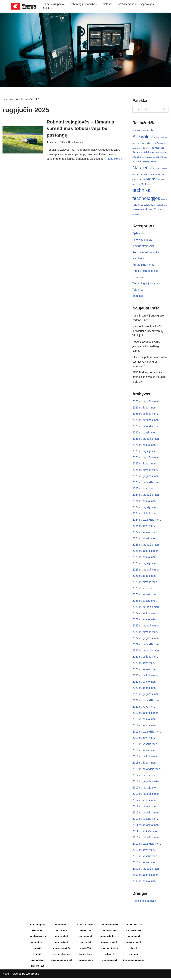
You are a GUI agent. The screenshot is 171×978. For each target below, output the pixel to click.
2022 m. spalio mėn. (144, 619)
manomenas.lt (85, 936)
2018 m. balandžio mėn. (146, 769)
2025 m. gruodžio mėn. (145, 438)
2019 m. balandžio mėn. (146, 731)
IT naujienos (158, 148)
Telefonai (106, 4)
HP (165, 143)
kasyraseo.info (85, 960)
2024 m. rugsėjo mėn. (145, 507)
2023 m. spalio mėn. (144, 557)
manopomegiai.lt (37, 924)
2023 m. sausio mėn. (144, 600)
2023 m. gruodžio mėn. (145, 544)
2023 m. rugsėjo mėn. (145, 563)
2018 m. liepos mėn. (144, 762)
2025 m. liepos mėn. (144, 463)
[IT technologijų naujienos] (24, 6)
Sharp (142, 183)
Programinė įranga (143, 264)
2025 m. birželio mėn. (145, 469)
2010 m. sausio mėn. (144, 862)
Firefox (153, 143)
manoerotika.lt (61, 936)
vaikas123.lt (85, 930)
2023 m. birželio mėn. (145, 582)
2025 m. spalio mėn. (144, 445)
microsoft (137, 161)
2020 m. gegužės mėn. (145, 694)
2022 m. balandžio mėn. (146, 644)
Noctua (157, 168)
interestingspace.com (133, 960)
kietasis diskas (161, 152)
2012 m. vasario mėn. (145, 818)
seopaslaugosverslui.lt (61, 960)
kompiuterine (147, 157)
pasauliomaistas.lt (133, 924)
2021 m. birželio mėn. (145, 656)
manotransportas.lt (85, 924)
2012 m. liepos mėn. (144, 800)
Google (160, 143)
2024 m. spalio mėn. (144, 501)
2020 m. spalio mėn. (144, 681)
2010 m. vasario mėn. (145, 856)
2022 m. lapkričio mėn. (145, 613)
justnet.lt (37, 954)
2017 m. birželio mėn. (145, 775)
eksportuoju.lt (37, 966)
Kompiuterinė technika (145, 252)
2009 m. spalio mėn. (144, 881)
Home (6, 99)
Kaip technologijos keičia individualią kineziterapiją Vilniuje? (147, 331)
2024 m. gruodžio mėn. (145, 494)
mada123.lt (85, 948)
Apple (150, 130)
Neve (6, 973)
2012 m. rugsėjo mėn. (145, 787)
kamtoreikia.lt (85, 954)
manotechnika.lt (61, 924)
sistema (150, 184)
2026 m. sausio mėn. (144, 432)
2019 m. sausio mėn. (144, 750)
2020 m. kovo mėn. (143, 706)
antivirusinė (141, 130)
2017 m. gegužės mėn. (145, 781)
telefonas (149, 204)
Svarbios (137, 277)
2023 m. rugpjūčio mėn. (146, 569)
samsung (162, 179)
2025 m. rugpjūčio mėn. (146, 457)
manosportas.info (109, 942)
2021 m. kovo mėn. (143, 662)
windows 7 (150, 209)
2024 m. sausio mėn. (144, 538)
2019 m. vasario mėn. (145, 744)
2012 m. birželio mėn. (145, 806)
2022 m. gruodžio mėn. (145, 607)
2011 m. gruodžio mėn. (145, 825)
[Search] (164, 109)
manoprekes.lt (61, 942)
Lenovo (159, 157)
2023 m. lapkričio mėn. (145, 550)
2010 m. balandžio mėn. (146, 843)
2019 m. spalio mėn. (144, 719)
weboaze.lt (110, 954)
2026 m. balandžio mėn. (146, 426)
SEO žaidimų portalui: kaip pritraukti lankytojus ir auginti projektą (149, 377)
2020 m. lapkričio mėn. (145, 675)
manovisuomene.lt (109, 924)
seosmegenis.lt (109, 960)
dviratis (146, 143)
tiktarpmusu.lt (37, 930)
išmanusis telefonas (143, 152)
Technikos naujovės (144, 900)
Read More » (114, 158)
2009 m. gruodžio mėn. (145, 868)
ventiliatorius (138, 209)
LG (165, 156)
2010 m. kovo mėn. (143, 849)
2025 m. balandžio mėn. (146, 482)
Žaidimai (48, 8)
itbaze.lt (133, 948)
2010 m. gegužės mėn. (145, 837)
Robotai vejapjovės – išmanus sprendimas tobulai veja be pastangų (80, 128)
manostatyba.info (133, 942)
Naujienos (143, 167)
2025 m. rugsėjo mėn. (145, 451)
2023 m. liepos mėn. (144, 575)
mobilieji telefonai (149, 162)
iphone (148, 148)
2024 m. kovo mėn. (143, 525)
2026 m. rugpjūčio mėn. (146, 401)
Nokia (164, 169)
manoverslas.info (61, 948)
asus (157, 138)
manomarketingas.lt (109, 936)
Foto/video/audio (127, 4)
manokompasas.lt (37, 936)
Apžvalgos (147, 4)
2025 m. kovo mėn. (143, 488)
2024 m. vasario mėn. (145, 532)
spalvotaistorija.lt (109, 948)
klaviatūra (136, 157)
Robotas (151, 179)
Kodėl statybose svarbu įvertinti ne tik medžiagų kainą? (146, 346)
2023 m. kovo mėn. (143, 588)
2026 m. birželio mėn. (145, 413)
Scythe (135, 184)
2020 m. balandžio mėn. (146, 700)
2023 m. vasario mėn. (145, 594)
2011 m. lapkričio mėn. (145, 831)
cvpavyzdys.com (61, 954)
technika (141, 190)
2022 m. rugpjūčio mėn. (146, 625)
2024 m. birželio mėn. (145, 513)
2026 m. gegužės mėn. (145, 420)
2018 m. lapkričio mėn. (145, 756)
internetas (136, 148)
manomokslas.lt (37, 942)
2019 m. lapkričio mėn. (145, 712)
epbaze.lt (133, 954)
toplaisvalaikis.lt (37, 960)
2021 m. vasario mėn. (145, 669)
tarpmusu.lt (61, 930)
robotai (142, 179)
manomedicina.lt (133, 930)
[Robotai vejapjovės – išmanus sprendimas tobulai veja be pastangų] (23, 139)
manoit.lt (37, 948)
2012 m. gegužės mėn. (145, 812)
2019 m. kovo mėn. (143, 737)
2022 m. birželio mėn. (145, 631)
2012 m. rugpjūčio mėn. (146, 793)
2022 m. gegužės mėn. (145, 638)
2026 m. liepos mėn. (144, 407)
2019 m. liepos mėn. (144, 725)
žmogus (135, 214)
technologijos (146, 198)
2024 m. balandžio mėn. (146, 519)
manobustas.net (109, 930)
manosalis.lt (85, 942)
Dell (141, 143)
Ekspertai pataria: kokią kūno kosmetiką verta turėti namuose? (149, 362)
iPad (143, 148)
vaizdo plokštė (161, 205)
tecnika (164, 199)
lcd (154, 157)
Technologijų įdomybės (83, 4)
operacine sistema (142, 174)
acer (134, 130)
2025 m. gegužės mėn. (145, 476)
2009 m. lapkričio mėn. (145, 874)
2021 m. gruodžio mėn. (145, 650)
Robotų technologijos (145, 270)
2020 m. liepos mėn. (144, 687)
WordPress (32, 973)
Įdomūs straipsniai (53, 4)
